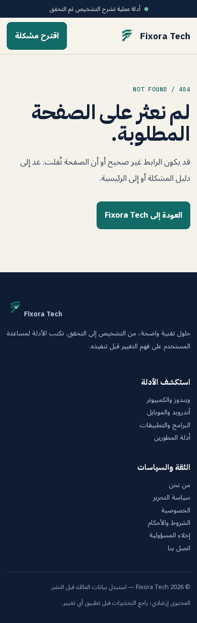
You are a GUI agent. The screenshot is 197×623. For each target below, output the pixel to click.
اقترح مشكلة (37, 36)
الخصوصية (175, 510)
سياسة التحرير (171, 497)
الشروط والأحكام (169, 523)
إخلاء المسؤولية (169, 535)
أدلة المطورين (172, 438)
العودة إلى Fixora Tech (143, 215)
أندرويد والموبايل (168, 412)
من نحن (179, 485)
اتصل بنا (179, 548)
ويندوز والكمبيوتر (168, 400)
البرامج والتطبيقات (165, 425)
